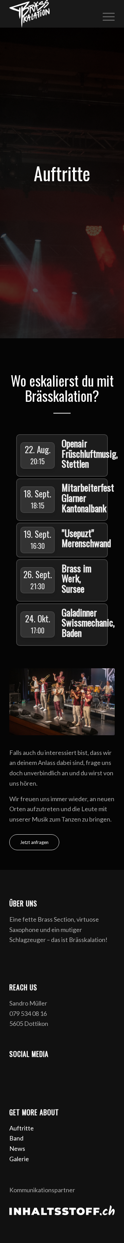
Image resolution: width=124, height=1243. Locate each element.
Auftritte (21, 1128)
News (17, 1148)
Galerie (19, 1159)
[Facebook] (14, 1070)
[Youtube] (45, 1070)
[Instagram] (30, 1070)
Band (16, 1138)
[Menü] (105, 14)
